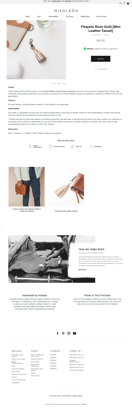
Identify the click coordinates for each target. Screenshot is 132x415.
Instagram (16, 382)
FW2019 (53, 363)
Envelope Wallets (48, 91)
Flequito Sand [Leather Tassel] (66, 211)
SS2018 (53, 355)
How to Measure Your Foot (37, 355)
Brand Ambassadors (17, 362)
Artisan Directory (19, 380)
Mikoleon (84, 404)
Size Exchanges (18, 369)
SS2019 (53, 360)
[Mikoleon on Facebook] (57, 333)
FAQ (13, 366)
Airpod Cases (61, 91)
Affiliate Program (77, 370)
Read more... (83, 269)
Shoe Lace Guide (18, 359)
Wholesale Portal (76, 367)
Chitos (33, 373)
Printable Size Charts (17, 355)
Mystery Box (85, 16)
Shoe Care (35, 362)
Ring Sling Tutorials (35, 365)
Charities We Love (19, 374)
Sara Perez (35, 375)
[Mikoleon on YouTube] (74, 333)
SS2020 (53, 366)
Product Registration (75, 361)
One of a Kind (101, 16)
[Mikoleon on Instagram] (69, 333)
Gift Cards (16, 371)
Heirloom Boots (37, 359)
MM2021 (53, 368)
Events (14, 377)
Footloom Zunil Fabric (37, 369)
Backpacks (72, 91)
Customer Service (77, 355)
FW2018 (53, 357)
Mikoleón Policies (77, 357)
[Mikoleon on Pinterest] (63, 333)
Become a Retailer (77, 364)
